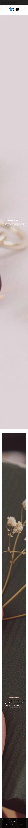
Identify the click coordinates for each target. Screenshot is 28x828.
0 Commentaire (17, 705)
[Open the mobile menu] (24, 2)
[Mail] (8, 2)
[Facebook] (2, 2)
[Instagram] (14, 2)
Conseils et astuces (14, 697)
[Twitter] (5, 2)
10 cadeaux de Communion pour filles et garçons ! (14, 702)
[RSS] (11, 2)
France (18, 707)
